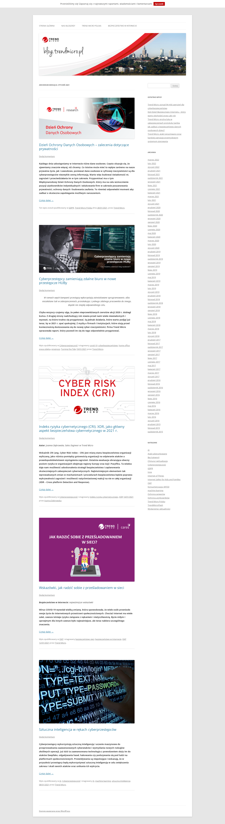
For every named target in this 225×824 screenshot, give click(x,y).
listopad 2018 (154, 299)
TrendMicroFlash (155, 505)
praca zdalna (45, 349)
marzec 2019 (153, 284)
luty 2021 (152, 200)
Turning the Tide (68, 349)
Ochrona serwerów (156, 494)
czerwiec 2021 (154, 189)
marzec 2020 (153, 240)
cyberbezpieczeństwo (108, 345)
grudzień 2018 (154, 295)
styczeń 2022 (153, 167)
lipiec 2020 (152, 225)
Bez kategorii (153, 457)
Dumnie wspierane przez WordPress (54, 811)
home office (124, 345)
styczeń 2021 (153, 203)
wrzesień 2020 (154, 218)
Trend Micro (119, 207)
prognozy (55, 349)
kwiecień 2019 (154, 281)
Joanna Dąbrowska (52, 500)
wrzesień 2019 (154, 262)
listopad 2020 (154, 211)
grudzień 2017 (154, 339)
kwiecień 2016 (154, 409)
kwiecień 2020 (154, 237)
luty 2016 (152, 417)
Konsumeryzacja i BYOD (158, 486)
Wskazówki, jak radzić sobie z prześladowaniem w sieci (81, 587)
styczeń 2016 (153, 420)
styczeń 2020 (153, 248)
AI (60, 781)
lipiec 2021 (152, 185)
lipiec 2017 (152, 358)
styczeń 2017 (153, 376)
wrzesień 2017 (154, 350)
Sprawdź (159, 3)
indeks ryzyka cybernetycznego (104, 497)
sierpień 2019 (154, 266)
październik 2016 (155, 387)
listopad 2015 (154, 428)
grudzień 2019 (154, 251)
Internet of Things (156, 475)
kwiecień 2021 (154, 192)
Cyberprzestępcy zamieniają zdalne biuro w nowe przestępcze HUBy (77, 280)
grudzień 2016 (154, 380)
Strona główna (47, 26)
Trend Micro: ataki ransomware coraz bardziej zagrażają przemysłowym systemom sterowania (164, 138)
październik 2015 (155, 431)
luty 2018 (152, 332)
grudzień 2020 (154, 207)
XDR (121, 497)
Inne (150, 472)
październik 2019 (155, 259)
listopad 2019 (154, 255)
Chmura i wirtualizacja (158, 461)
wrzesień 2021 (154, 181)
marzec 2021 (153, 196)
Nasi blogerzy (68, 26)
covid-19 (93, 345)
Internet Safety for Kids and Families (164, 479)
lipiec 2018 (152, 314)
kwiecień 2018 (154, 325)
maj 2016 (152, 406)
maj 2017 (152, 365)
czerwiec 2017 (154, 361)
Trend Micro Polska (91, 26)
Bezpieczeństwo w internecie (122, 26)
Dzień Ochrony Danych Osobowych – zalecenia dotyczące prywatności (84, 146)
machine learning (103, 781)
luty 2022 (152, 163)
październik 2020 (155, 214)
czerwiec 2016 (154, 402)
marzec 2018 (153, 328)
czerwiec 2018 (154, 317)
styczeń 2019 (153, 292)
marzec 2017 (153, 372)
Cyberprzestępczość (68, 345)
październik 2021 (155, 178)
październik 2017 (155, 347)
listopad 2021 (154, 174)
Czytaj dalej (46, 200)
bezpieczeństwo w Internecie (108, 639)
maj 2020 (152, 233)
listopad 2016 (154, 384)
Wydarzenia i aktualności (159, 508)
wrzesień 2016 (154, 391)
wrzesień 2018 (154, 306)
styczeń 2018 (153, 336)
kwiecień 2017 (154, 369)
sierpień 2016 (154, 395)
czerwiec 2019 (154, 273)
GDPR (71, 207)
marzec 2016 (153, 413)
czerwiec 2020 (154, 229)
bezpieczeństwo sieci (84, 639)
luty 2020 (152, 244)
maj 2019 (152, 277)
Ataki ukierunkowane (157, 453)
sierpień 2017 (154, 354)
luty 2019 (152, 288)
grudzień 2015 (154, 424)
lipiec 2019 (152, 270)
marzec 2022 (153, 159)
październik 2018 (155, 303)
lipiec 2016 (152, 398)
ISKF (61, 639)
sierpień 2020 (154, 222)
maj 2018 (152, 321)
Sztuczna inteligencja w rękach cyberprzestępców (77, 729)
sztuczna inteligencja (121, 781)
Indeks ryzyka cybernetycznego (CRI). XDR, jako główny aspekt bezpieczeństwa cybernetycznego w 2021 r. (81, 428)
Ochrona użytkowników (158, 497)
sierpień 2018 (154, 310)
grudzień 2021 (154, 170)
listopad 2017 (154, 343)
